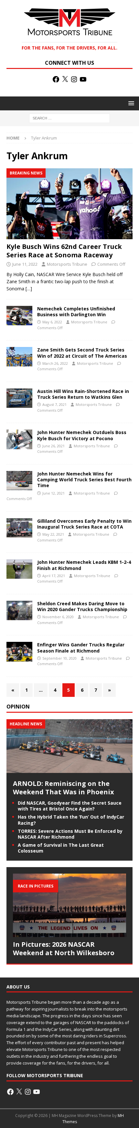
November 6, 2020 (58, 616)
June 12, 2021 (53, 493)
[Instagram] (74, 79)
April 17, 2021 (53, 575)
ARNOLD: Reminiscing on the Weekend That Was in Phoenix (63, 787)
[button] (130, 103)
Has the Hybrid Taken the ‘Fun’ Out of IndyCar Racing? (71, 820)
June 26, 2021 (53, 445)
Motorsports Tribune (67, 264)
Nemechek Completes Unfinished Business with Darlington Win (76, 312)
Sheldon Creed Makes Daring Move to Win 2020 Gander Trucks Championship (82, 606)
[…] (29, 288)
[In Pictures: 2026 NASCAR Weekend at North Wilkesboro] (69, 905)
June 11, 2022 (24, 264)
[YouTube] (83, 79)
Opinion (18, 706)
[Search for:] (69, 118)
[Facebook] (56, 79)
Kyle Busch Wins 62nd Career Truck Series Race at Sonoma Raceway (64, 250)
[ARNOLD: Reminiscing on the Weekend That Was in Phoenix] (69, 769)
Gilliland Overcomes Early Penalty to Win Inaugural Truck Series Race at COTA (84, 524)
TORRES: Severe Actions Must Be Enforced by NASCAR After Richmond (70, 834)
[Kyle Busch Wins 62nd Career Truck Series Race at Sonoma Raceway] (69, 203)
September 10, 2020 (59, 658)
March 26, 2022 (55, 363)
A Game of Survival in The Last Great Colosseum (61, 848)
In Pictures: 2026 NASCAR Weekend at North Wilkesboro (63, 948)
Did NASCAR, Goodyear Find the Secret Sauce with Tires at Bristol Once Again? (70, 806)
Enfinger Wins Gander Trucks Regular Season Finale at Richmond (80, 647)
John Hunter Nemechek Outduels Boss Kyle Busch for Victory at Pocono (81, 435)
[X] (65, 79)
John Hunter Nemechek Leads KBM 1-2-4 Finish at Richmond (84, 565)
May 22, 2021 (53, 534)
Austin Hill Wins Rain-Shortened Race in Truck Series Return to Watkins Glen (83, 394)
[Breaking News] (19, 315)
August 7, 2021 (54, 404)
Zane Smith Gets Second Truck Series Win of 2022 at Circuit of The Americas (82, 353)
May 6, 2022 (52, 321)
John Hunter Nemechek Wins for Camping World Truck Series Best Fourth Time (84, 479)
